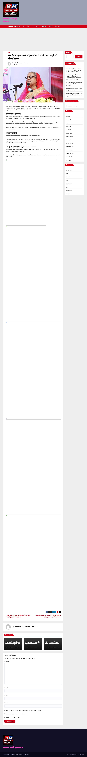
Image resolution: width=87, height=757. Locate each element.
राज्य (32, 26)
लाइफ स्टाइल (44, 26)
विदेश (28, 26)
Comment (6, 661)
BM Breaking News (13, 747)
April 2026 (68, 129)
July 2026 (68, 119)
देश (23, 26)
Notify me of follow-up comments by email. (15, 713)
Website (6, 702)
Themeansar (26, 754)
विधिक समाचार (57, 26)
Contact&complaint (14, 26)
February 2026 (69, 136)
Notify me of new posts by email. (13, 717)
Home (68, 754)
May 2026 (68, 126)
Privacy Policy (81, 754)
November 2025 (70, 146)
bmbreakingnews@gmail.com (20, 62)
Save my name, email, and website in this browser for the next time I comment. (23, 710)
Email (6, 695)
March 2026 (69, 133)
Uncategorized (69, 170)
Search (68, 52)
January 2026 (69, 139)
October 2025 (69, 150)
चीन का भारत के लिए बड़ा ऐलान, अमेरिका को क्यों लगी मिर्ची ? (52, 643)
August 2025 (69, 156)
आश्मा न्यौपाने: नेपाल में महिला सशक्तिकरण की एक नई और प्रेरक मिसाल (12, 643)
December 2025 (70, 143)
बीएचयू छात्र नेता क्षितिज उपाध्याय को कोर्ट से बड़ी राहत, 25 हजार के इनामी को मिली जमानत (74, 95)
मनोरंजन (37, 26)
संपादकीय (50, 26)
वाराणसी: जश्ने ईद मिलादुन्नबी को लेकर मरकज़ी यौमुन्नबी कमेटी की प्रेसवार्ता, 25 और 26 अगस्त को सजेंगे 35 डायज (73, 70)
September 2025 (70, 153)
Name (6, 687)
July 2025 (68, 160)
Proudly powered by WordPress (9, 754)
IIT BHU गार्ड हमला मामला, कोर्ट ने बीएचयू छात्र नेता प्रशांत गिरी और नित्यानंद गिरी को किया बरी (74, 84)
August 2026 (69, 116)
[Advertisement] (43, 37)
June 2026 (68, 123)
